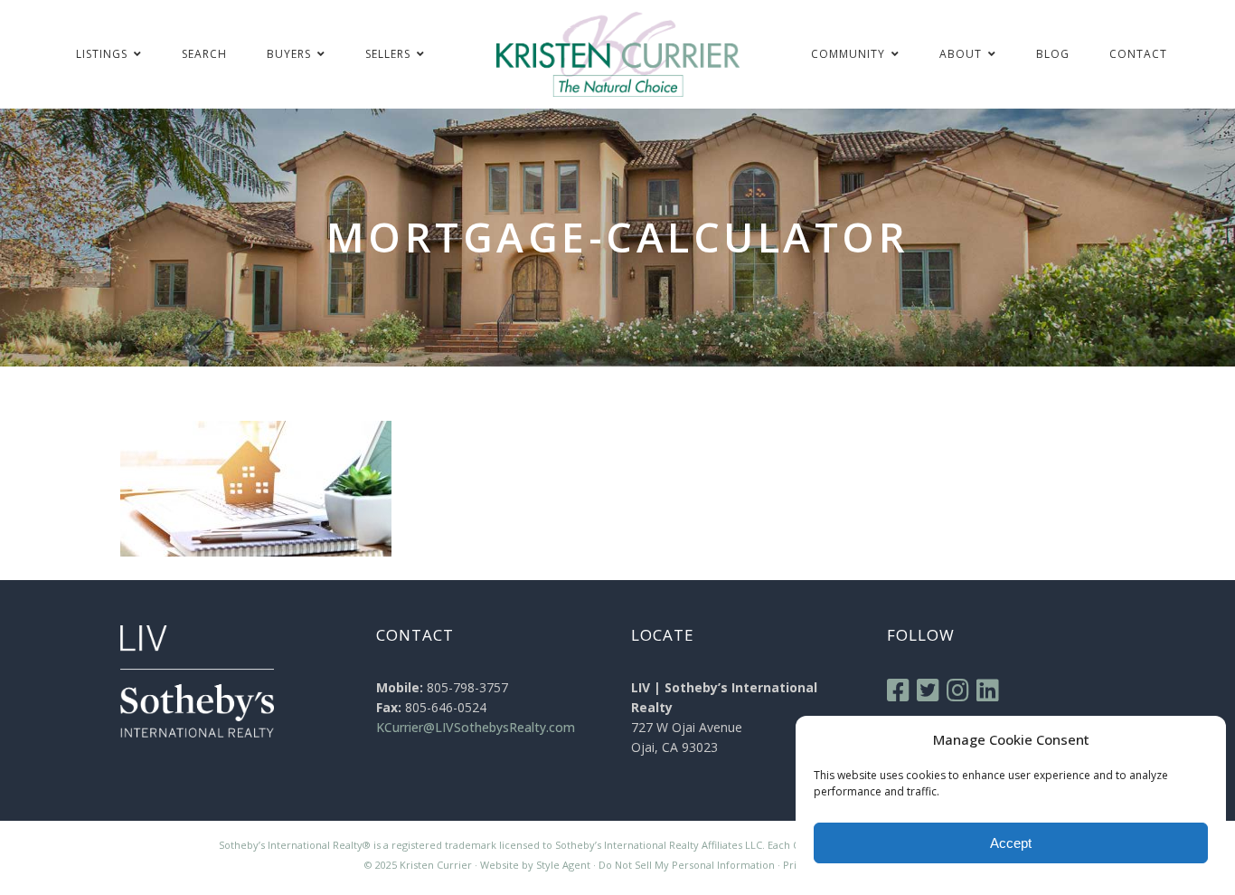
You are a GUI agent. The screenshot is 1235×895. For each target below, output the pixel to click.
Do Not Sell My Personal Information (687, 864)
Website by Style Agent (535, 864)
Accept (1011, 843)
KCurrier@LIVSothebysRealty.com (475, 727)
